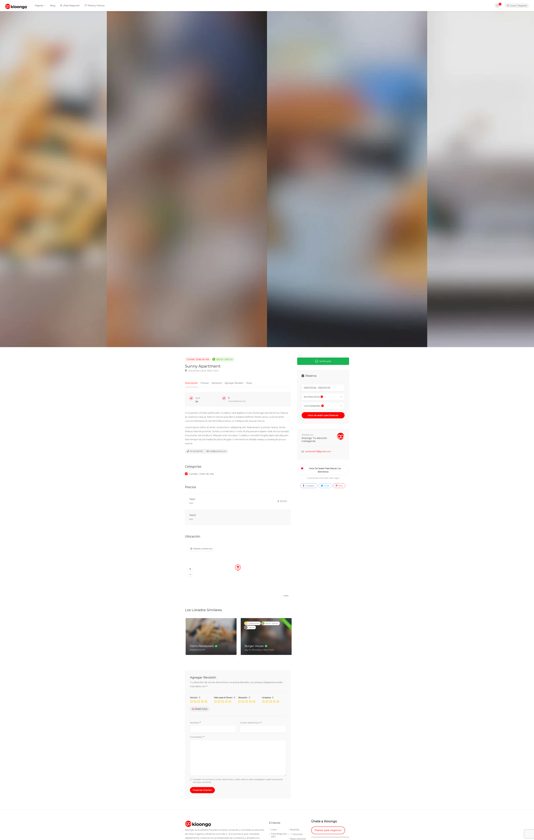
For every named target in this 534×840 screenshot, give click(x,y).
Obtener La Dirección (202, 548)
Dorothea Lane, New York (202, 370)
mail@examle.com (217, 451)
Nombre (195, 723)
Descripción (191, 383)
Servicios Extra (313, 396)
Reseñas (294, 829)
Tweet (326, 486)
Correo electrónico (250, 723)
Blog (52, 5)
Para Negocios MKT (279, 835)
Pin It (340, 486)
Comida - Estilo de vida (198, 359)
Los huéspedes (313, 406)
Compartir (309, 486)
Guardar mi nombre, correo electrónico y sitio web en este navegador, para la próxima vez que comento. (238, 780)
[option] (347, 179)
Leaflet (285, 596)
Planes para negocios (328, 830)
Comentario (197, 737)
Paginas (39, 5)
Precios (205, 383)
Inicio (274, 829)
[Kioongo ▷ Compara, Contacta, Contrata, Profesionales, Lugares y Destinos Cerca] (16, 6)
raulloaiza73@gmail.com (318, 451)
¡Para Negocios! (71, 5)
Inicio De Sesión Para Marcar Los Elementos (325, 470)
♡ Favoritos (296, 834)
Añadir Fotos (201, 709)
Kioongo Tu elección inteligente (314, 440)
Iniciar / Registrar (518, 5)
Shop (249, 383)
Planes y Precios (95, 5)
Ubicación (216, 383)
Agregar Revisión (234, 383)
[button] (190, 569)
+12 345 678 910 (196, 451)
